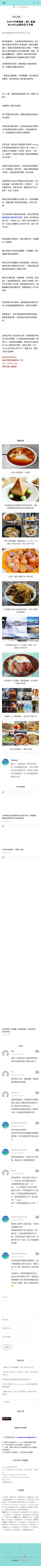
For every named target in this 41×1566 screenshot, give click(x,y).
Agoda (12, 1475)
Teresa (28, 33)
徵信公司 (8, 1517)
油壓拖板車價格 (22, 1510)
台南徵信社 (17, 1515)
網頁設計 (31, 1530)
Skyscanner (6, 1480)
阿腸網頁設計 (24, 1560)
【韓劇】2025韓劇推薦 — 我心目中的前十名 (20, 716)
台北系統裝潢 (19, 1500)
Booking (23, 1475)
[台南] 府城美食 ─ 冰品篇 (20, 472)
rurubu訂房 (6, 1467)
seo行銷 (5, 1497)
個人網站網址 (6, 1337)
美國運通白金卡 (7, 1482)
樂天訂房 (14, 1467)
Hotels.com (6, 1475)
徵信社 (7, 1512)
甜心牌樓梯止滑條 (11, 1507)
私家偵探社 (16, 1527)
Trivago (26, 1477)
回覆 (37, 1051)
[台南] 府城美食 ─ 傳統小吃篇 (20, 749)
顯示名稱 (5, 1320)
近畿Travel (12, 1470)
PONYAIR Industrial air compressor (14, 1505)
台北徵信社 (16, 1512)
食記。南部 (16, 17)
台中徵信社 (8, 1515)
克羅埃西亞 (21, 1497)
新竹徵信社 (35, 1512)
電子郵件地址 (6, 1328)
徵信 (35, 1517)
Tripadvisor (6, 1477)
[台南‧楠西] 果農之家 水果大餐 (20, 576)
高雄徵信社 (27, 1515)
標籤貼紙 (30, 1497)
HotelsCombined (17, 1477)
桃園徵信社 (25, 1512)
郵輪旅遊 (12, 1497)
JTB (24, 1470)
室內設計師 (30, 1500)
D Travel (5, 1470)
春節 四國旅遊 (10, 1510)
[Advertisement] (20, 408)
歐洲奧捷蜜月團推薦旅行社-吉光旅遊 (21, 1502)
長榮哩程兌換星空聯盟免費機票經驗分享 (16, 1379)
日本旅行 (19, 1470)
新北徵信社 (32, 1522)
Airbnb (17, 1475)
